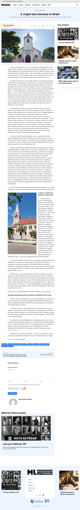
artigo (10, 344)
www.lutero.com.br (13, 330)
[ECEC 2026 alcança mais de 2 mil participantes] (68, 72)
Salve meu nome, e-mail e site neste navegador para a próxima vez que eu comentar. (24, 384)
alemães (4, 344)
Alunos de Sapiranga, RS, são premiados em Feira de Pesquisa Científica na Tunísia (15, 355)
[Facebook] (72, 1)
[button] (76, 4)
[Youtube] (77, 1)
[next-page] (8, 452)
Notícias (3, 489)
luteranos (5, 346)
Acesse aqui (11, 339)
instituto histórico (44, 344)
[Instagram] (75, 1)
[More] (53, 26)
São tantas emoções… (46, 354)
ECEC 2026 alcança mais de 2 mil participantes (68, 82)
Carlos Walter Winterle (8, 25)
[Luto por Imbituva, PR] (26, 428)
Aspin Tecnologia (43, 505)
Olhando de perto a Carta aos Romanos (67, 62)
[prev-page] (4, 452)
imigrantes (36, 344)
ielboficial (30, 344)
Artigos (42, 10)
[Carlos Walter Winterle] (13, 402)
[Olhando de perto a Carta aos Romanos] (68, 52)
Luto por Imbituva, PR (14, 443)
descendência (17, 344)
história (23, 344)
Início (37, 10)
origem (10, 346)
